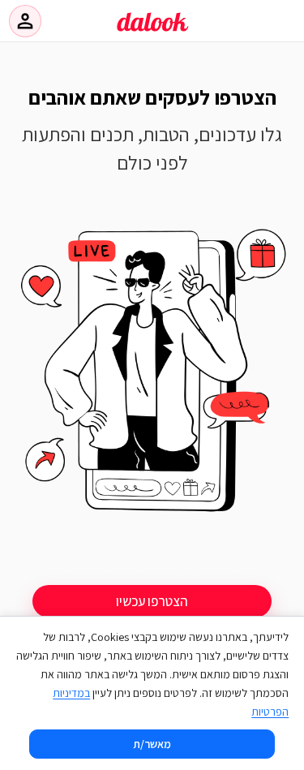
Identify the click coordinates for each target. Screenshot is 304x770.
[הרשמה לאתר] (152, 375)
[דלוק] (152, 31)
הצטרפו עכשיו (152, 601)
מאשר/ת (152, 744)
